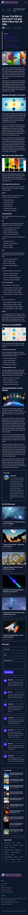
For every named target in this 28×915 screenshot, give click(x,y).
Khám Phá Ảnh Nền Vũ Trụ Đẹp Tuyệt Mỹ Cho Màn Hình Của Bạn (17, 806)
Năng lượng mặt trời (8, 849)
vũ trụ (13, 842)
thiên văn (6, 847)
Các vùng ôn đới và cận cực (12, 40)
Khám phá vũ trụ (18, 849)
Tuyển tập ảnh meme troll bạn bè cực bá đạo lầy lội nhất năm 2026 (16, 780)
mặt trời (21, 857)
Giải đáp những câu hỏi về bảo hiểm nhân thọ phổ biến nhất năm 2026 (16, 774)
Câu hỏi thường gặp (6, 887)
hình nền (12, 847)
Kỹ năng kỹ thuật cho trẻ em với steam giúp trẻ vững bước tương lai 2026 (17, 799)
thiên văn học (7, 842)
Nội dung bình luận (8, 660)
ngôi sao (16, 857)
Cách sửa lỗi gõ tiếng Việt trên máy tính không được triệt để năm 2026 (17, 787)
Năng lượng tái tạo (8, 857)
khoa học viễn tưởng (15, 852)
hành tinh (22, 845)
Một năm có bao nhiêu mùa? (11, 38)
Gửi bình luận (8, 672)
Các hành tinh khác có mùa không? (12, 47)
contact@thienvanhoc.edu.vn (11, 902)
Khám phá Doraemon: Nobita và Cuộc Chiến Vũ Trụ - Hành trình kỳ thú (16, 831)
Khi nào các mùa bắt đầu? (10, 45)
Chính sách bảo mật (6, 889)
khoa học (19, 842)
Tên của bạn (6, 649)
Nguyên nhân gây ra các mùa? (11, 36)
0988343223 (10, 904)
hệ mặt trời (15, 845)
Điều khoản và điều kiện (7, 892)
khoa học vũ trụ (7, 845)
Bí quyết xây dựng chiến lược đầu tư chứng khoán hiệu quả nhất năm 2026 (16, 793)
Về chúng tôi (4, 883)
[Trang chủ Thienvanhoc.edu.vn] (9, 2)
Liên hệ (3, 885)
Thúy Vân (13, 476)
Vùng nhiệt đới (8, 42)
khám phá (6, 852)
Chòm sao (6, 859)
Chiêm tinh (19, 859)
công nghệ (6, 854)
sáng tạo (13, 859)
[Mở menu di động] (25, 2)
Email (5, 654)
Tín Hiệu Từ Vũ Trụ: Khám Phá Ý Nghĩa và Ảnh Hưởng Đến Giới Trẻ (17, 818)
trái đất (12, 854)
